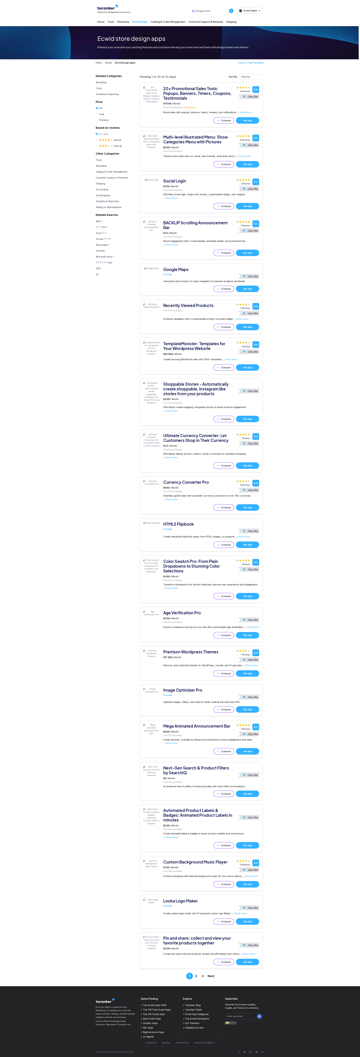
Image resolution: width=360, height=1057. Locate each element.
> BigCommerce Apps (152, 1032)
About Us (166, 1042)
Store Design (139, 21)
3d (97, 274)
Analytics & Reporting (107, 94)
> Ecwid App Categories (196, 1014)
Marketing (123, 21)
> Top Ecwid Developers (196, 1018)
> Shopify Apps (149, 1023)
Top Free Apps (256, 62)
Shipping (231, 21)
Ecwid (108, 62)
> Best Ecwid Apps (151, 1018)
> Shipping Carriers (193, 1027)
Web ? (99, 221)
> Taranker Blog (192, 1005)
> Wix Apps (147, 1027)
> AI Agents (147, 1036)
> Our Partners (191, 1023)
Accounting (102, 189)
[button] (250, 10)
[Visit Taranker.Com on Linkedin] (250, 1052)
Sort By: (233, 76)
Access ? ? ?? (103, 239)
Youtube (100, 250)
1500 (98, 268)
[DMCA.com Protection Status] (230, 1022)
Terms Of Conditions (204, 1042)
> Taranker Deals (192, 1009)
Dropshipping (103, 195)
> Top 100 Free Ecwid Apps (156, 1009)
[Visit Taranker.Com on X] (244, 1052)
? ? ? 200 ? (102, 227)
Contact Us (151, 1042)
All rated (103, 134)
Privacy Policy (182, 1042)
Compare (226, 120)
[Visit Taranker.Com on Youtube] (256, 1052)
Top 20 (242, 62)
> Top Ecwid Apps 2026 (153, 1005)
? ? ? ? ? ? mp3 (104, 262)
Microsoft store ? (105, 256)
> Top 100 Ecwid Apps (153, 1014)
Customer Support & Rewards (206, 21)
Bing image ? (102, 244)
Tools (111, 21)
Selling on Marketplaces (109, 207)
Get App (247, 120)
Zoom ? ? (101, 233)
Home (100, 21)
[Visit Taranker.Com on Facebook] (239, 1052)
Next (211, 976)
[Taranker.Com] (108, 6)
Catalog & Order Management (167, 21)
